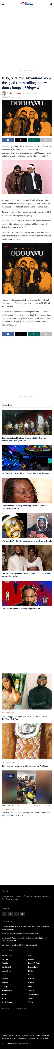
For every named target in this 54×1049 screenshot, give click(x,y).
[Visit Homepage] (27, 3)
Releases (31, 978)
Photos (30, 971)
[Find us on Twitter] (10, 914)
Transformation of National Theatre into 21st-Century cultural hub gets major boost (24, 439)
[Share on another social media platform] (46, 140)
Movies (4, 994)
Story (30, 986)
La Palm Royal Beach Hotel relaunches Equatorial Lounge (26, 473)
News (30, 955)
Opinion (31, 959)
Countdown (6, 971)
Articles (5, 959)
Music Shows (7, 1002)
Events (4, 974)
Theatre (31, 990)
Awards (5, 963)
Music (4, 998)
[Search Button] (51, 4)
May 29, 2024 (30, 93)
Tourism (31, 998)
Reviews (31, 982)
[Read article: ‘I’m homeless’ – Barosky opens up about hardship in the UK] (27, 525)
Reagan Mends (15, 93)
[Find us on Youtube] (22, 914)
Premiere (31, 974)
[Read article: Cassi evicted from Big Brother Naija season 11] (27, 593)
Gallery (31, 1038)
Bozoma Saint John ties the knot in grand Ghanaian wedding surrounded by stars (26, 574)
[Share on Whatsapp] (34, 140)
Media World (7, 990)
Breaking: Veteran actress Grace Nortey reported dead (21, 933)
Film (32, 1036)
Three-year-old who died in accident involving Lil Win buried (25, 765)
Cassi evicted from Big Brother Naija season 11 (21, 608)
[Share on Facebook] (8, 140)
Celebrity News (7, 967)
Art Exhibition (7, 955)
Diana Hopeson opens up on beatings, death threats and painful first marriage (24, 507)
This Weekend (8, 713)
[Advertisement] (27, 37)
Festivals (5, 982)
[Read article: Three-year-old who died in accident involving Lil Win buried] (27, 741)
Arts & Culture (42, 1036)
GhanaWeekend (11, 1043)
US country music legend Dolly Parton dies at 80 (19, 945)
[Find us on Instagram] (16, 914)
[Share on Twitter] (21, 140)
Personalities (33, 967)
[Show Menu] (3, 4)
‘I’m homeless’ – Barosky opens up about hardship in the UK (26, 540)
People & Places (34, 963)
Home (4, 1036)
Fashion (5, 978)
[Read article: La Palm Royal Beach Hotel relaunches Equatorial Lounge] (27, 458)
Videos (30, 1002)
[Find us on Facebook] (4, 914)
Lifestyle (5, 986)
